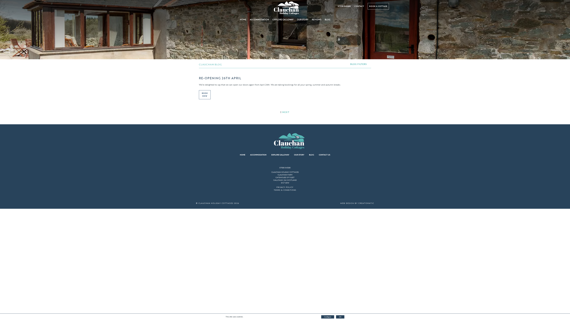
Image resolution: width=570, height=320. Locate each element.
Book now (205, 94)
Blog (327, 19)
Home (243, 19)
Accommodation (259, 19)
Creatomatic (366, 203)
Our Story (302, 19)
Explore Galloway (283, 19)
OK (340, 317)
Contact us (324, 154)
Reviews (316, 19)
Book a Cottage (378, 6)
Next (285, 112)
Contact (359, 6)
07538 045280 (344, 6)
